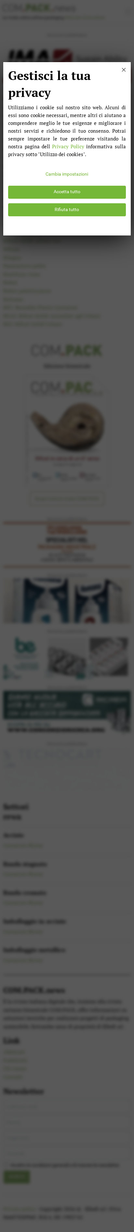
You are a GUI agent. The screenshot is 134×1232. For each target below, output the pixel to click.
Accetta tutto (67, 191)
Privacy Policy (68, 146)
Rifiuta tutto (67, 209)
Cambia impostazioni (67, 174)
